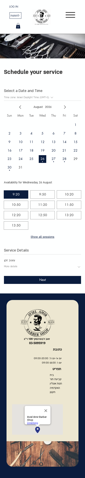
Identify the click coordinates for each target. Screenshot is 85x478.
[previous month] (20, 107)
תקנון (52, 392)
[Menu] (70, 15)
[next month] (64, 107)
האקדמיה (55, 388)
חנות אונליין (56, 383)
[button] (18, 25)
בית (52, 375)
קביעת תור (55, 379)
